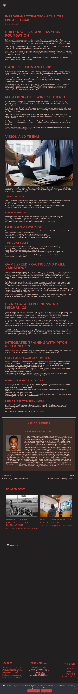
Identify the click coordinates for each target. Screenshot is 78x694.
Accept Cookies (33, 691)
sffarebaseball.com (39, 668)
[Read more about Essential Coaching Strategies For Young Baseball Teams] (22, 506)
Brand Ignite (71, 672)
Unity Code (72, 675)
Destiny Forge (71, 673)
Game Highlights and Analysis (10, 673)
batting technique (16, 351)
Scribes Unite (71, 670)
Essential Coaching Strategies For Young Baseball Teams (18, 522)
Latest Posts (71, 668)
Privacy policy (46, 691)
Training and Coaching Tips (14, 528)
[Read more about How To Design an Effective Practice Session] (56, 506)
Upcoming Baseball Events (11, 669)
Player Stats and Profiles (11, 677)
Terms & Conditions (68, 676)
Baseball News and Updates (12, 671)
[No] (75, 689)
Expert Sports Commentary (12, 676)
